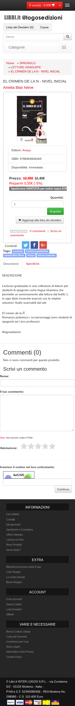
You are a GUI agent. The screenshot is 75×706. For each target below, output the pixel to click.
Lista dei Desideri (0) (20, 27)
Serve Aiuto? (13, 550)
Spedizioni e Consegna (19, 529)
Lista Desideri (14, 609)
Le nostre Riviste (15, 577)
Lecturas (18, 251)
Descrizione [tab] (11, 263)
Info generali (13, 524)
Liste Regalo (13, 571)
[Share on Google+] (43, 245)
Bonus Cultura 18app (18, 631)
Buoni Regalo (14, 582)
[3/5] (38, 446)
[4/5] (45, 446)
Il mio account (14, 599)
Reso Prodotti (14, 544)
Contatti (10, 519)
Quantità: (57, 197)
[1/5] (24, 446)
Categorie (17, 47)
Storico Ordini (14, 604)
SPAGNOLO (28, 63)
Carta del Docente (16, 636)
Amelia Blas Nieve (18, 87)
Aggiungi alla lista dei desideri (41, 220)
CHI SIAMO (12, 514)
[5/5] (52, 446)
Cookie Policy (14, 657)
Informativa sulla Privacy (20, 651)
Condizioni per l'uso (17, 641)
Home (10, 63)
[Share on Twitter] (25, 245)
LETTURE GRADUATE (26, 67)
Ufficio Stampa (14, 534)
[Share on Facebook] (34, 245)
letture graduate (46, 255)
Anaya (31, 255)
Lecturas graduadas (37, 251)
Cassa (44, 27)
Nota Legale (13, 646)
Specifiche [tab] (32, 263)
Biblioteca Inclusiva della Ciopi (23, 566)
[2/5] (31, 446)
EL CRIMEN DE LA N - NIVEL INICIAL (35, 71)
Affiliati (10, 614)
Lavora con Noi (15, 539)
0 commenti (37, 231)
